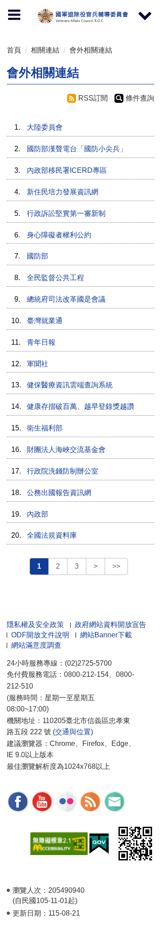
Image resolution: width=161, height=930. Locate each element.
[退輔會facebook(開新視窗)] (18, 801)
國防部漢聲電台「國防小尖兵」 (77, 149)
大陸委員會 (45, 127)
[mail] (114, 801)
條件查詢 (140, 98)
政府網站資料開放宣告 (110, 624)
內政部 (37, 514)
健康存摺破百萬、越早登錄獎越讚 (80, 406)
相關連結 (45, 50)
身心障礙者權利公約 (59, 235)
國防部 (37, 256)
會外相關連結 (90, 50)
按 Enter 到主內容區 (15, 2)
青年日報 (41, 342)
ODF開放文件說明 (40, 635)
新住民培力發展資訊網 (62, 192)
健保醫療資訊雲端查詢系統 (70, 385)
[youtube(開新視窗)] (42, 801)
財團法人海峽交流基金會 (66, 449)
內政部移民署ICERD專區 (67, 170)
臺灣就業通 (45, 321)
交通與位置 (73, 732)
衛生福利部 (45, 428)
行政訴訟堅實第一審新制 (66, 213)
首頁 (14, 50)
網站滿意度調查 (36, 645)
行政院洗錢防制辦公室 (62, 471)
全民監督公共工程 (55, 277)
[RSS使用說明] (90, 801)
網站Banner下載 (106, 635)
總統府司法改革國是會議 (66, 299)
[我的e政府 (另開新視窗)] (99, 843)
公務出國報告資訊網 (59, 492)
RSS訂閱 (93, 98)
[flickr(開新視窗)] (66, 801)
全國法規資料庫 (52, 535)
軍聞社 (37, 364)
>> (116, 566)
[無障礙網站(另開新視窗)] (59, 843)
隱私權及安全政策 (35, 624)
